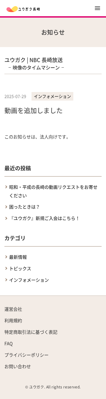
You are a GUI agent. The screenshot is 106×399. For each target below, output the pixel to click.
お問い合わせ (17, 366)
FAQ (8, 343)
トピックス (20, 268)
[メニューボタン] (97, 8)
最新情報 (18, 257)
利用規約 (13, 320)
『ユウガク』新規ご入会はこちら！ (44, 218)
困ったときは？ (24, 206)
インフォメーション (29, 280)
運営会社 (13, 309)
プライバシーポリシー (26, 355)
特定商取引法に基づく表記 (30, 332)
